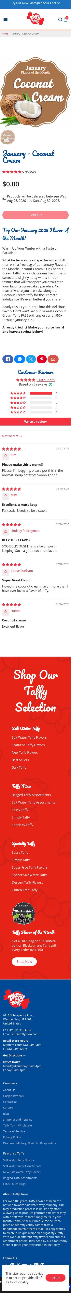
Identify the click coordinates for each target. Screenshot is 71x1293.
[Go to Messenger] (19, 359)
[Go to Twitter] (31, 359)
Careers (8, 1108)
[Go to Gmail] (53, 359)
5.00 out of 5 (46, 380)
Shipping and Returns (17, 1119)
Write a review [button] (35, 421)
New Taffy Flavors (25, 752)
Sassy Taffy (20, 810)
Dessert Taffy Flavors (27, 882)
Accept (55, 1278)
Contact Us (10, 1102)
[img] (11, 449)
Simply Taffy (21, 817)
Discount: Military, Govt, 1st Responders (29, 1143)
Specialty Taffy (22, 825)
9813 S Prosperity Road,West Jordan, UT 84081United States (18, 1019)
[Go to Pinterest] (42, 359)
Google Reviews (13, 1096)
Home (5, 33)
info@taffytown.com (25, 1034)
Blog (6, 1113)
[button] (12, 172)
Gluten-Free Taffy (24, 890)
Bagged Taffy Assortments (31, 795)
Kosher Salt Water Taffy (29, 875)
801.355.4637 (22, 1030)
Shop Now (24, 961)
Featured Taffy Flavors (28, 745)
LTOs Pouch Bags (14, 1184)
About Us (9, 1090)
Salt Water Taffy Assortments (33, 802)
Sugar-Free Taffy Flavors (30, 867)
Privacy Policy (12, 1137)
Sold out (35, 215)
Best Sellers (20, 760)
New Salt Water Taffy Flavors (22, 1172)
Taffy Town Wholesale (17, 1125)
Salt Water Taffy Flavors (29, 737)
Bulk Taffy (19, 767)
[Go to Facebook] (7, 359)
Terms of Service (14, 1131)
